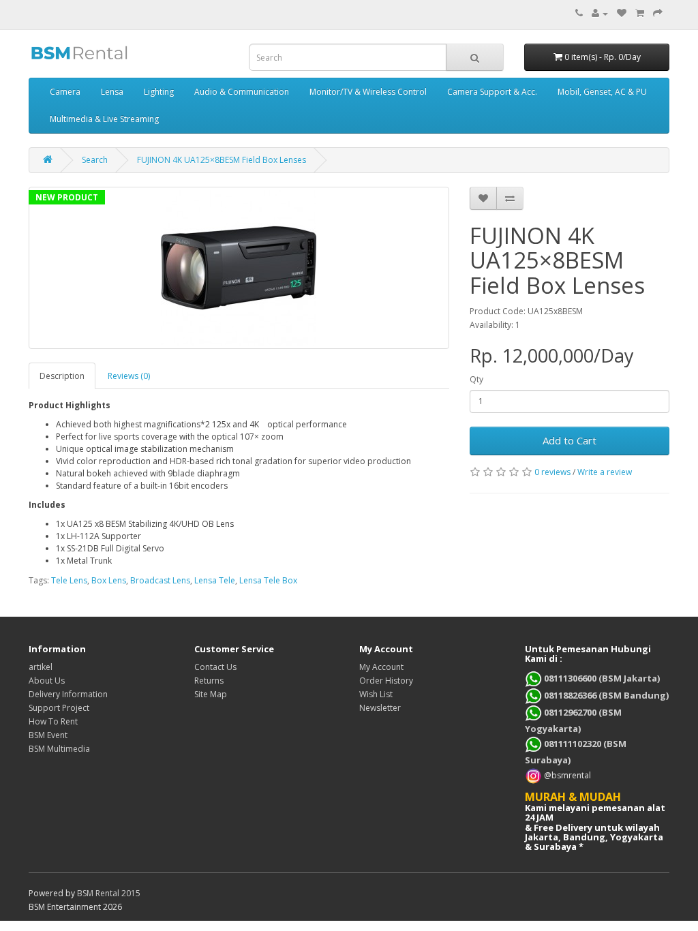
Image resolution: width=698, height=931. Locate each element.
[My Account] (600, 13)
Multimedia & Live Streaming (104, 119)
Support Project (59, 708)
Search (95, 160)
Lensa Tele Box (268, 580)
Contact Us (215, 667)
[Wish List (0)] (621, 13)
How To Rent (53, 721)
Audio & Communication (241, 91)
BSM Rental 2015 (108, 893)
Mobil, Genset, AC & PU (602, 91)
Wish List (376, 694)
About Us (47, 680)
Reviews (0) (129, 376)
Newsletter (380, 708)
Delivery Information (68, 694)
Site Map (210, 694)
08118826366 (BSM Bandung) (605, 695)
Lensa (112, 91)
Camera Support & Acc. (492, 91)
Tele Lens (69, 580)
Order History (386, 680)
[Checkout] (658, 13)
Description (62, 376)
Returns (209, 680)
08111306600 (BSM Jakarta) (601, 678)
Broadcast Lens (160, 580)
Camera (65, 91)
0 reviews (552, 472)
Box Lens (108, 580)
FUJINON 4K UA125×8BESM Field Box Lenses (221, 160)
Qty (476, 379)
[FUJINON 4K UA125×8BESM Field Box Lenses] (239, 268)
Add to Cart (569, 440)
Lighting (159, 91)
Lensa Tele (214, 580)
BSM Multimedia (59, 748)
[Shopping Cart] (639, 13)
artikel (40, 667)
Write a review (604, 472)
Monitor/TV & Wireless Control (368, 91)
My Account (381, 667)
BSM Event (48, 735)
